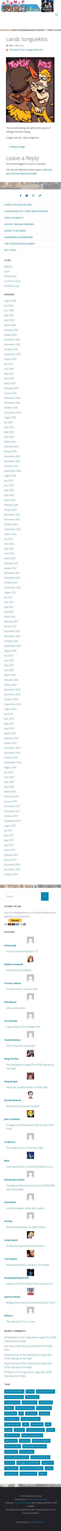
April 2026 (9, 320)
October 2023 (11, 466)
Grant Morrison (12, 1424)
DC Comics (31, 1413)
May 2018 (9, 782)
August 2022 (10, 534)
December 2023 (12, 456)
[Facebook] (21, 196)
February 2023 (11, 505)
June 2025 (9, 368)
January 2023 (10, 509)
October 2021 (11, 582)
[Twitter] (27, 196)
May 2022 (9, 548)
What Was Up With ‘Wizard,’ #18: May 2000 (27, 1087)
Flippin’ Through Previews (19, 224)
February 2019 (11, 738)
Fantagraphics (12, 1419)
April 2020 (9, 670)
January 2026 (10, 334)
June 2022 (9, 543)
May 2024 (9, 432)
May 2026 (9, 315)
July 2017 (8, 830)
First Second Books (30, 1419)
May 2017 (9, 840)
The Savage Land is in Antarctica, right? (25, 1147)
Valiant (49, 1468)
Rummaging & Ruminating (18, 237)
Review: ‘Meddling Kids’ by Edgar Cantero (26, 1227)
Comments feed (12, 281)
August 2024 (10, 417)
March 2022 (10, 558)
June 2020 (9, 660)
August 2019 (10, 709)
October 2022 (11, 524)
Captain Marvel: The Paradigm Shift (23, 1026)
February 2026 (11, 330)
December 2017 (12, 806)
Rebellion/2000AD (41, 1440)
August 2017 (10, 825)
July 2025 (8, 363)
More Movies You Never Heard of (22, 1106)
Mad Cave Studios (35, 1430)
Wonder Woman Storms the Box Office (25, 1246)
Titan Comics (11, 1468)
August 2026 (10, 300)
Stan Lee (10, 1462)
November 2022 (12, 519)
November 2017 (12, 811)
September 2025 (12, 354)
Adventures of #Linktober (18, 970)
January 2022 (10, 568)
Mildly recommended (32, 1435)
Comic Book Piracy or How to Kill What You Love (29, 1166)
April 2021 (9, 611)
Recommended (13, 1446)
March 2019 (10, 733)
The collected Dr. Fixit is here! (20, 1321)
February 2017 (11, 855)
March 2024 (10, 441)
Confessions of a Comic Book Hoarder (26, 211)
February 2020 (11, 680)
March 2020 (10, 675)
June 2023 (9, 485)
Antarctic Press (12, 1402)
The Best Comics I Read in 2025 (21, 989)
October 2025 (11, 349)
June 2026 (9, 310)
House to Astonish (15, 231)
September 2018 (12, 762)
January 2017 (10, 859)
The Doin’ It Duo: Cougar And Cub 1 (26, 50)
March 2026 (10, 325)
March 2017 (10, 850)
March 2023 (10, 500)
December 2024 (12, 398)
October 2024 (11, 407)
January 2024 (10, 451)
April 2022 (9, 553)
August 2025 (10, 359)
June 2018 (9, 777)
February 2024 (11, 446)
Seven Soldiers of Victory (17, 1457)
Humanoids (37, 1424)
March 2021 (10, 616)
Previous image (17, 147)
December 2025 (12, 339)
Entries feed (10, 276)
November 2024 (12, 402)
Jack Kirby (19, 1430)
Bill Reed (8, 1372)
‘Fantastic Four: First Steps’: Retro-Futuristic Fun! (29, 1283)
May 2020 (9, 665)
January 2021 (10, 626)
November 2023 (12, 461)
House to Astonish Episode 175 (22, 951)
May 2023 (9, 490)
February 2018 (11, 796)
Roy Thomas (11, 1451)
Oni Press (24, 1440)
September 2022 (12, 529)
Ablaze (30, 1391)
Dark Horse (11, 1413)
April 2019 (9, 728)
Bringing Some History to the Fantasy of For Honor (30, 1302)
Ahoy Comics (32, 1397)
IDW (48, 1424)
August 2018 (10, 767)
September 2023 (12, 470)
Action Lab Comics (45, 1391)
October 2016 (11, 874)
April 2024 (9, 436)
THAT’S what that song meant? (21, 1045)
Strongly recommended (28, 1462)
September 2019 (12, 704)
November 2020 (12, 636)
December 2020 (12, 631)
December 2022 (12, 514)
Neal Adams (11, 1440)
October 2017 (11, 816)
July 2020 (8, 655)
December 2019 (12, 689)
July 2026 (8, 305)
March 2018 (10, 791)
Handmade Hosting (22, 1503)
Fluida (29, 1522)
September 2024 (12, 412)
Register (8, 266)
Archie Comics (29, 1402)
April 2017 (9, 845)
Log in (7, 271)
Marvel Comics (12, 1435)
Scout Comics (27, 1451)
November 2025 (12, 344)
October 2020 (11, 641)
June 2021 (9, 602)
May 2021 (9, 607)
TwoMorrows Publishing (31, 1468)
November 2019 (12, 694)
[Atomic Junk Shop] (27, 6)
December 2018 (12, 747)
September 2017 (12, 820)
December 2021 (12, 573)
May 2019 (9, 723)
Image (8, 1430)
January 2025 (10, 393)
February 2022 (11, 563)
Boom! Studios (44, 1408)
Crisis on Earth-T (14, 218)
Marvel (51, 1430)
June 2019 (9, 718)
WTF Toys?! (10, 250)
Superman (47, 1462)
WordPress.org (11, 286)
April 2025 (9, 378)
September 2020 (12, 645)
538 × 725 (14, 45)
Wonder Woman (28, 1473)
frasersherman (11, 1354)
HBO (26, 1424)
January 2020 (10, 684)
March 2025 (10, 383)
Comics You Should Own (18, 205)
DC (21, 1413)
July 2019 (8, 713)
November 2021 (12, 577)
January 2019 (10, 743)
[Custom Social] (40, 196)
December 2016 (12, 864)
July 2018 (8, 772)
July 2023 (8, 480)
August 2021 (10, 592)
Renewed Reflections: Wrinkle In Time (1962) (27, 1265)
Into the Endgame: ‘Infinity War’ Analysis (25, 1208)
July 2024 (8, 422)
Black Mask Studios (25, 1408)
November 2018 (12, 752)
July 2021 (8, 597)
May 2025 (9, 373)
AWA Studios (45, 1402)
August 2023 (10, 475)
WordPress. (39, 1522)
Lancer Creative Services (36, 1499)
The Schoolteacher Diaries (19, 244)
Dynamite (44, 1413)
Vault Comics (11, 1473)
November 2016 (12, 869)
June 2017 (9, 835)
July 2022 (8, 538)
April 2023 (9, 495)
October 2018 (11, 757)
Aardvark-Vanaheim (14, 1391)
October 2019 (11, 699)
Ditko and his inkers (16, 1008)
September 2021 (12, 587)
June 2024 (9, 427)
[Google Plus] (33, 196)
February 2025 (11, 388)
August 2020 (10, 650)
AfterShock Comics (14, 1397)
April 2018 (9, 786)
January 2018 (10, 801)
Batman (9, 1408)
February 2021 (11, 621)
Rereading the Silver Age (34, 1446)
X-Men (43, 1473)
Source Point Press (40, 1457)
